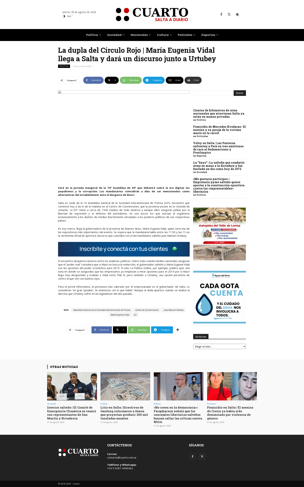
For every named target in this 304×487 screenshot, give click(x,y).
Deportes (201, 155)
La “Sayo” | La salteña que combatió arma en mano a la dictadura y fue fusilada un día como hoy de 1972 (219, 166)
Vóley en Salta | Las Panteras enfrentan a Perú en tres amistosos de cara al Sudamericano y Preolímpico (218, 147)
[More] (177, 329)
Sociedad (202, 172)
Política (64, 66)
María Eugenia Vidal (120, 315)
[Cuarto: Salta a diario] (152, 14)
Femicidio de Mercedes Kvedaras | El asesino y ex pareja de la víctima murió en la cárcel (219, 130)
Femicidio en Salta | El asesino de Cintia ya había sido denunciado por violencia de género (230, 412)
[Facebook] (221, 15)
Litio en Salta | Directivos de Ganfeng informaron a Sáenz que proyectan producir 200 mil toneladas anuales (124, 412)
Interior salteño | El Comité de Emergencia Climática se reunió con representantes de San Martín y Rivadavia (71, 412)
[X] (229, 15)
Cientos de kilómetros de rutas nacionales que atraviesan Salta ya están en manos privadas (218, 113)
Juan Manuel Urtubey (173, 310)
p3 (135, 315)
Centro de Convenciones (147, 310)
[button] (237, 14)
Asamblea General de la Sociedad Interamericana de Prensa (102, 310)
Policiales (202, 136)
